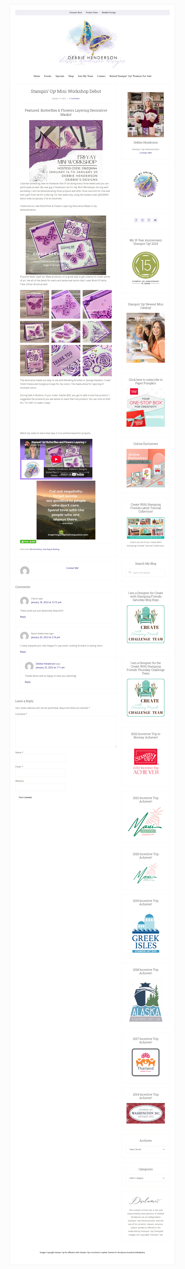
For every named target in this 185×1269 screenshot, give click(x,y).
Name (19, 752)
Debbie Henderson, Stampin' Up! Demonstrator (92, 44)
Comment (21, 714)
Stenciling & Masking (51, 549)
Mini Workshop (36, 549)
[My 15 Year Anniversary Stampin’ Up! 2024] (145, 286)
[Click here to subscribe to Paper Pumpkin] (145, 426)
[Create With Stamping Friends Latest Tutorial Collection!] (145, 538)
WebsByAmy (140, 1253)
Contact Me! (72, 568)
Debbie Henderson (45, 663)
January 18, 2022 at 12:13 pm (46, 602)
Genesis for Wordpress (117, 1253)
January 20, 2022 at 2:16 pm (45, 637)
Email (19, 766)
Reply (23, 616)
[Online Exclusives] (145, 486)
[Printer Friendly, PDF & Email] (28, 541)
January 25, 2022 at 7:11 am (50, 667)
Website (19, 781)
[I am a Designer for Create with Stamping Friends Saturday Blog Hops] (145, 624)
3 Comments (74, 99)
